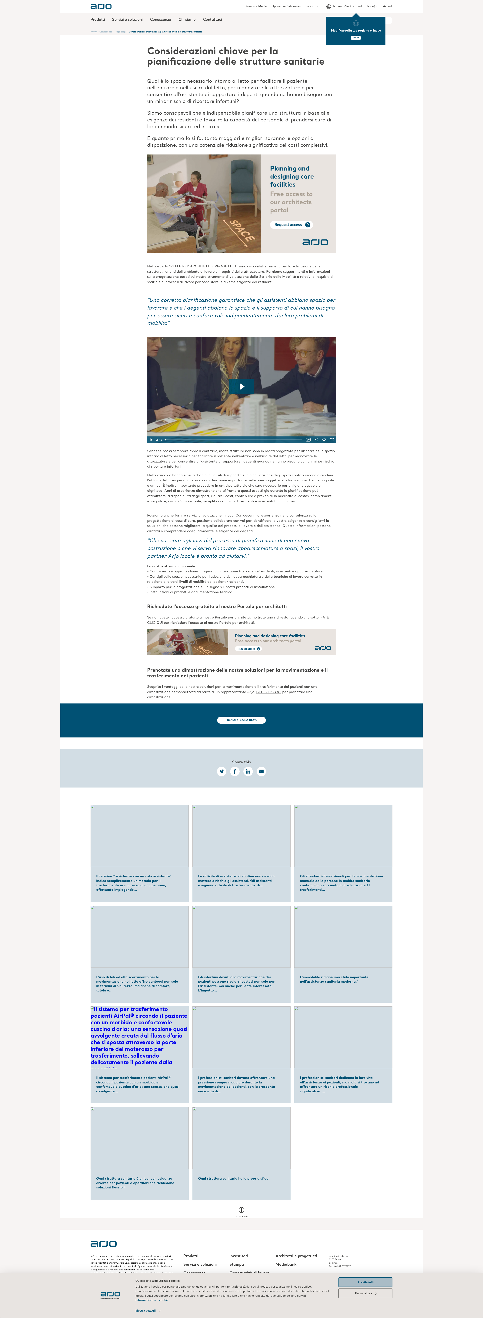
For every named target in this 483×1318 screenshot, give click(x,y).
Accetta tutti (366, 1282)
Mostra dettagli (145, 1310)
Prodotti (190, 1256)
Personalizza (363, 1293)
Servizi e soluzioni (200, 1265)
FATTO (356, 38)
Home (94, 31)
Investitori (312, 6)
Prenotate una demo (241, 720)
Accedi (387, 6)
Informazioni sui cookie (151, 1300)
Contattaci (212, 20)
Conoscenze (105, 31)
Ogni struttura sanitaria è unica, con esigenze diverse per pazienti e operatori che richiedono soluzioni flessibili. (135, 1183)
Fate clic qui (268, 692)
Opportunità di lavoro (286, 6)
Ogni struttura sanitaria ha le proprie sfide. (234, 1178)
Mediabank (286, 1265)
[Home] (101, 6)
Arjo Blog (120, 31)
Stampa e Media (256, 6)
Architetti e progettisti (296, 1256)
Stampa (236, 1265)
